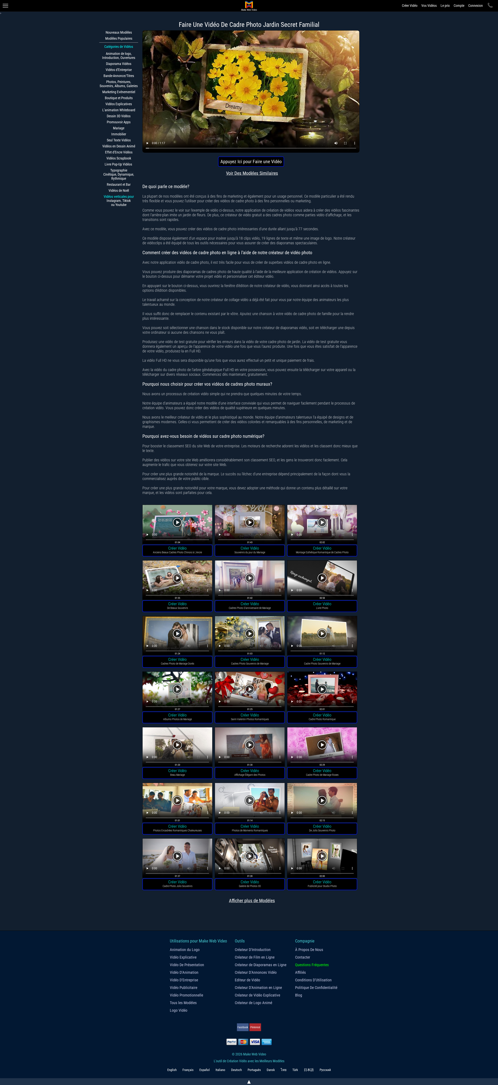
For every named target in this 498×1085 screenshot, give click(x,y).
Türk (295, 1070)
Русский (325, 1070)
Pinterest (255, 1027)
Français (188, 1070)
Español (204, 1070)
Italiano (220, 1070)
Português (254, 1070)
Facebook (243, 1027)
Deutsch (236, 1070)
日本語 (309, 1070)
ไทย (284, 1070)
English (172, 1070)
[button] (177, 525)
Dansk (271, 1070)
